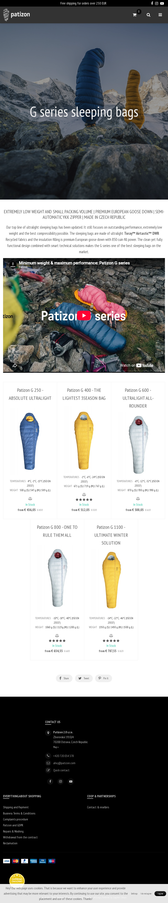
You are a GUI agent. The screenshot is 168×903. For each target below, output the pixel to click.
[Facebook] (50, 781)
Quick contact (61, 770)
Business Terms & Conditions (19, 813)
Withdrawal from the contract (20, 837)
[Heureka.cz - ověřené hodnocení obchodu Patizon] (17, 881)
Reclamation (10, 843)
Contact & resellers (98, 807)
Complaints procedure (15, 819)
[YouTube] (71, 781)
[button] (30, 498)
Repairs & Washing (13, 831)
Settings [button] (134, 893)
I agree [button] (160, 893)
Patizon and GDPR (13, 825)
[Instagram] (60, 781)
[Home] (16, 15)
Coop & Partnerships (101, 796)
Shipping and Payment (16, 807)
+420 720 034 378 (63, 756)
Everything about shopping (22, 796)
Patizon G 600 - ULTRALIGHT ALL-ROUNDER (138, 398)
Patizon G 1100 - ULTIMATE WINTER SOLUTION (111, 535)
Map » (56, 747)
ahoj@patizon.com (64, 763)
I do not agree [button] (146, 893)
